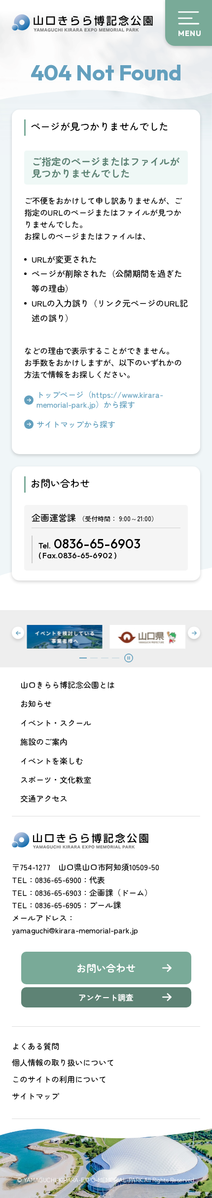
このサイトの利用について (59, 1079)
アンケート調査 (106, 997)
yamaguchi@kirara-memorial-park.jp (75, 930)
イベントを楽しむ (51, 760)
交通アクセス (44, 798)
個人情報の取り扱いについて (63, 1062)
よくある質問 (35, 1046)
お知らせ (36, 703)
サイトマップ (35, 1096)
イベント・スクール (55, 722)
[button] (18, 633)
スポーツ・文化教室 (55, 779)
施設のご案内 (44, 741)
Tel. (89, 548)
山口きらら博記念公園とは (67, 684)
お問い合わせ (106, 968)
